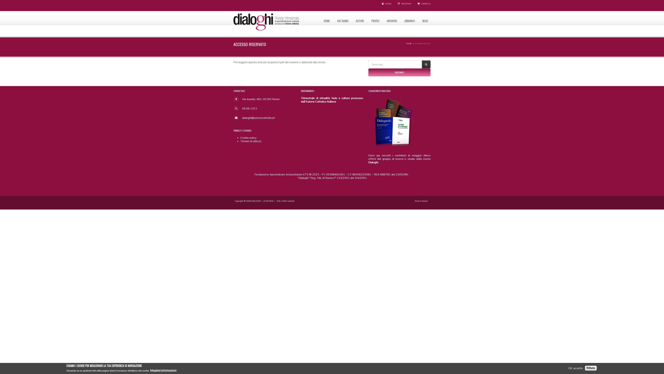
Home (327, 21)
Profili (375, 21)
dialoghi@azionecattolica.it (258, 117)
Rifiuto (591, 368)
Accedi (388, 4)
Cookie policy (248, 137)
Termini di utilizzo (250, 141)
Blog (425, 21)
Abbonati (409, 21)
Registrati (406, 4)
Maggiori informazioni (163, 370)
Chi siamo (342, 21)
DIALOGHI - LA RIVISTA (262, 201)
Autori (360, 21)
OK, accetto (575, 368)
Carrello (426, 4)
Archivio (392, 21)
